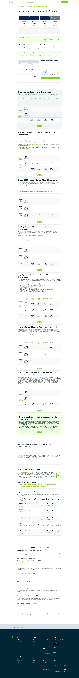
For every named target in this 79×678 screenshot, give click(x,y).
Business (53, 2)
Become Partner (45, 662)
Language (54, 647)
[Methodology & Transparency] (35, 52)
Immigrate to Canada (46, 639)
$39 (33, 569)
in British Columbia (19, 641)
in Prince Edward (19, 656)
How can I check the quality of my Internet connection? (28, 611)
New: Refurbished (30, 2)
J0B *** (45, 452)
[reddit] (62, 639)
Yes (34, 71)
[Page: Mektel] (20, 201)
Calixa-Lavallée (43, 484)
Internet (34, 637)
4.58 (52, 583)
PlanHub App (44, 655)
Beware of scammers (46, 667)
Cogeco (39, 94)
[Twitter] (57, 639)
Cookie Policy (40, 671)
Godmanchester (44, 486)
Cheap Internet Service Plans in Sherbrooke (41, 6)
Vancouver (34, 641)
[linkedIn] (59, 639)
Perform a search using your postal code (29, 382)
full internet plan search (22, 294)
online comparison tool (46, 598)
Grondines (28, 486)
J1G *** (42, 452)
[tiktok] (61, 639)
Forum (43, 641)
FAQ (43, 643)
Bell (37, 94)
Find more (39, 125)
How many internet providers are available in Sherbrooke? (29, 550)
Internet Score (25, 472)
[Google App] (60, 644)
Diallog (34, 560)
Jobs (43, 660)
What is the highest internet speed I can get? (26, 558)
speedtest (50, 613)
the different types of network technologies (37, 238)
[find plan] (30, 460)
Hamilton (34, 656)
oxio (34, 73)
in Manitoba (19, 643)
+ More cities (34, 662)
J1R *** (31, 452)
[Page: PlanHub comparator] (13, 2)
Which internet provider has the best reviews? (26, 581)
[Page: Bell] (20, 310)
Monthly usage (32, 196)
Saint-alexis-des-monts (32, 484)
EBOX (30, 94)
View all (39, 101)
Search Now (64, 2)
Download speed (26, 196)
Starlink (37, 576)
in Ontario (18, 654)
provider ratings (25, 148)
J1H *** (49, 452)
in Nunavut (18, 652)
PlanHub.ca (24, 76)
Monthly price (45, 245)
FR (59, 2)
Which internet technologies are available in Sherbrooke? (28, 588)
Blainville (38, 484)
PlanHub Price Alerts (56, 337)
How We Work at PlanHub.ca (47, 653)
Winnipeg (34, 660)
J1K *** (34, 452)
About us (44, 648)
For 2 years (51, 245)
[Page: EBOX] (20, 108)
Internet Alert (39, 431)
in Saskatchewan (19, 660)
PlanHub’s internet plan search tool (34, 144)
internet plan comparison (30, 577)
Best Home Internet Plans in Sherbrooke (25, 6)
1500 (39, 560)
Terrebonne (20, 486)
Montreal (34, 643)
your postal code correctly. (42, 236)
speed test (22, 561)
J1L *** (23, 452)
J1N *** (38, 452)
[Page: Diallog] (20, 208)
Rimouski (25, 484)
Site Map (44, 671)
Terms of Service (30, 671)
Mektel (34, 94)
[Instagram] (55, 639)
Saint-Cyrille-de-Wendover (35, 486)
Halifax (33, 658)
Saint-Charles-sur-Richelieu (52, 484)
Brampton (34, 652)
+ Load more (39, 55)
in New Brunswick (19, 645)
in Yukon (18, 662)
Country (54, 652)
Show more (39, 175)
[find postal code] (58, 39)
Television (48, 2)
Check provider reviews (24, 237)
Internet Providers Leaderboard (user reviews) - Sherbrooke (28, 48)
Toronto (34, 639)
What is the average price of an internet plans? (27, 603)
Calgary (34, 645)
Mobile (18, 637)
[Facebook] (54, 639)
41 (34, 64)
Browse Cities (50, 486)
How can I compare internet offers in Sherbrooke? (27, 595)
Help (43, 637)
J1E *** (27, 452)
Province (54, 657)
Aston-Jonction (20, 484)
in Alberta (18, 639)
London (34, 654)
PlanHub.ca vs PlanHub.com (47, 669)
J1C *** (20, 452)
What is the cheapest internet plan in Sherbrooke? (27, 565)
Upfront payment (39, 196)
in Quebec (18, 658)
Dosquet (24, 486)
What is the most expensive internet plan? (26, 573)
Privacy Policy (35, 671)
